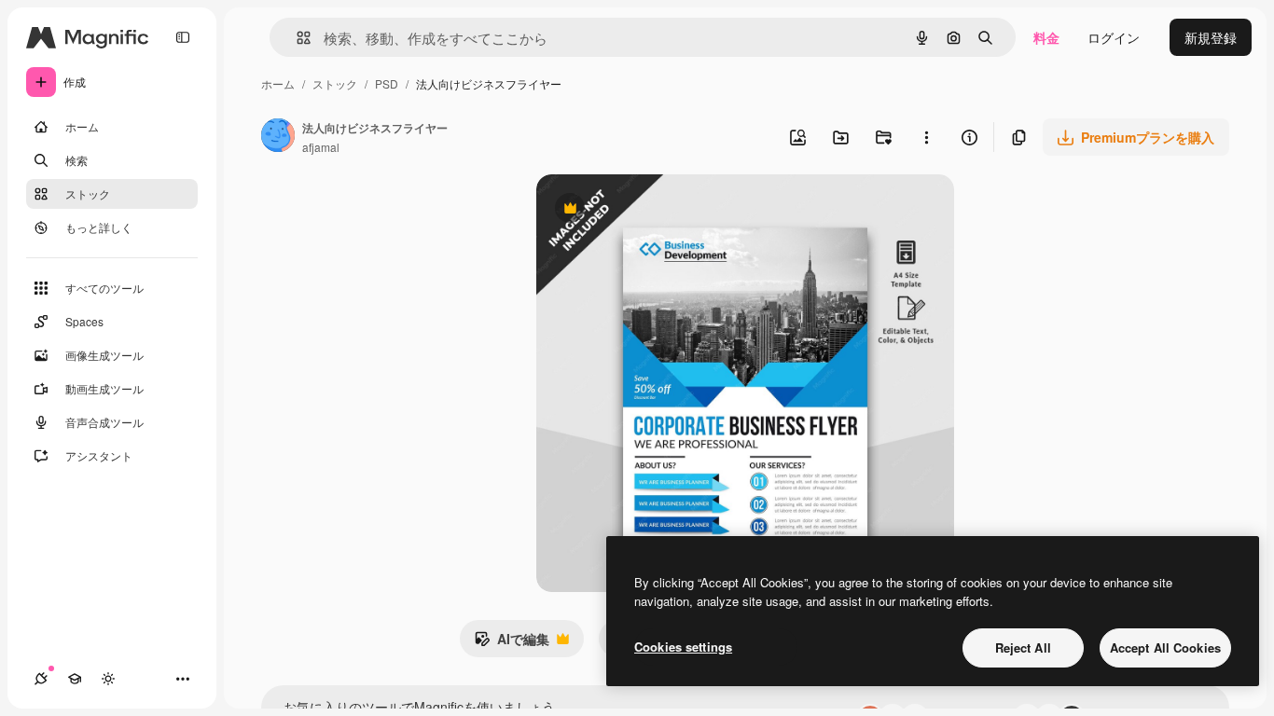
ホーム (278, 83)
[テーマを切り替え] (108, 679)
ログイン (1113, 37)
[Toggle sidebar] (183, 37)
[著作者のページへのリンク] (278, 137)
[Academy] (75, 679)
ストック (334, 83)
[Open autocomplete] (296, 38)
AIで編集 (511, 643)
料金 (1046, 37)
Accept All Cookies (1165, 647)
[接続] (41, 679)
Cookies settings (683, 646)
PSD (386, 83)
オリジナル (664, 210)
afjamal (320, 147)
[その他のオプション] (926, 137)
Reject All (1023, 647)
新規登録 (1210, 37)
